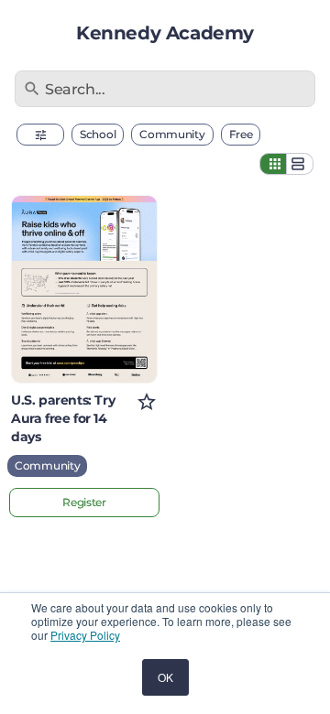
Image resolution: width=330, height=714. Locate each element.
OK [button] (165, 677)
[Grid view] (273, 164)
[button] (40, 135)
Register (84, 502)
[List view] (300, 164)
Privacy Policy (85, 635)
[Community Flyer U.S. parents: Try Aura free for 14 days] (84, 289)
